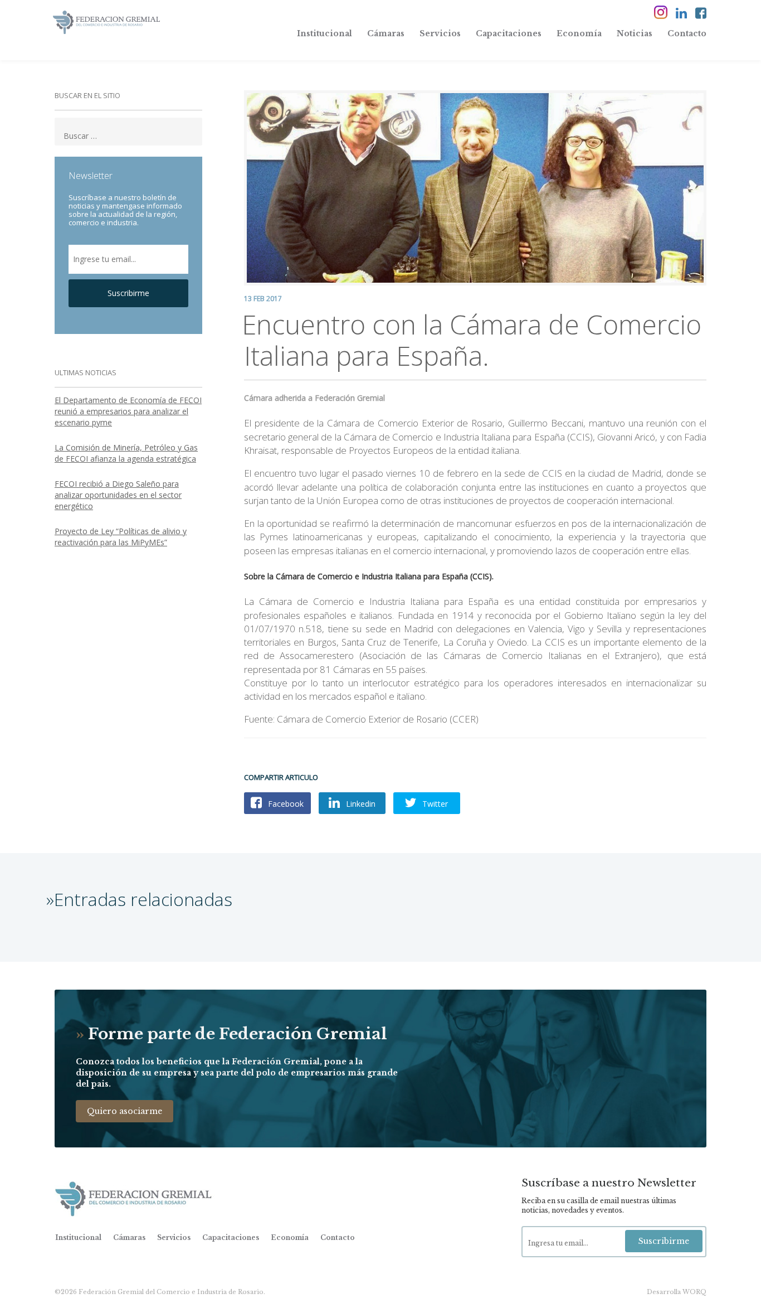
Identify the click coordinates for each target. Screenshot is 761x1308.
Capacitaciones (509, 33)
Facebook (285, 803)
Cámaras (385, 33)
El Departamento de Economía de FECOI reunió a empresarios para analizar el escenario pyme (128, 411)
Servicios (440, 33)
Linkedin (359, 803)
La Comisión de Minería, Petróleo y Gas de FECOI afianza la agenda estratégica (126, 453)
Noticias (634, 33)
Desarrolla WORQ (676, 1292)
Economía (579, 33)
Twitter (434, 803)
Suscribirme (128, 293)
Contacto (686, 33)
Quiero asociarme (124, 1111)
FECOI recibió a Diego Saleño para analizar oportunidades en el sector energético (118, 494)
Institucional (324, 33)
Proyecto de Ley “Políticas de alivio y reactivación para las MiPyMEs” (121, 537)
